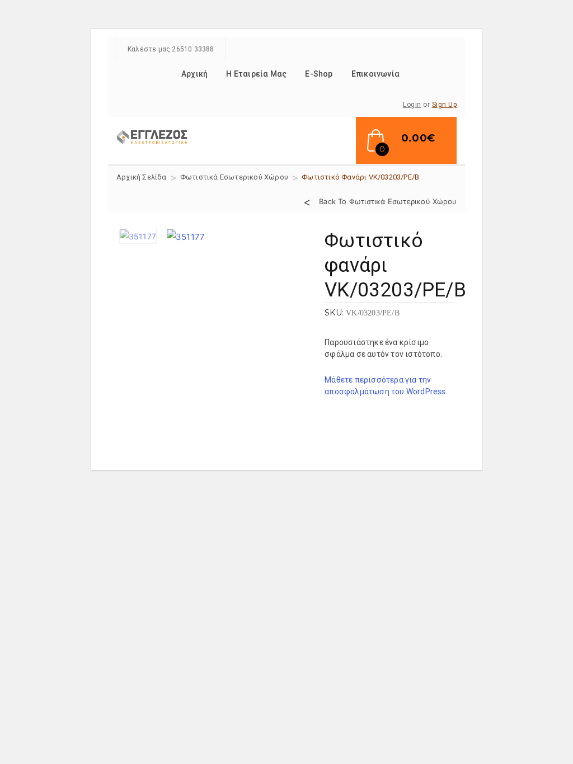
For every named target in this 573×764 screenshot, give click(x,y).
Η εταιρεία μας (256, 73)
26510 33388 (193, 49)
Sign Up (444, 105)
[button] (406, 140)
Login (412, 105)
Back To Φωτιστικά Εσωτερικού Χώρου (388, 200)
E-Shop (318, 73)
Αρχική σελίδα (141, 177)
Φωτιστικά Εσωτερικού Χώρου (234, 177)
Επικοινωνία (375, 73)
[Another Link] (152, 135)
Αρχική (194, 73)
